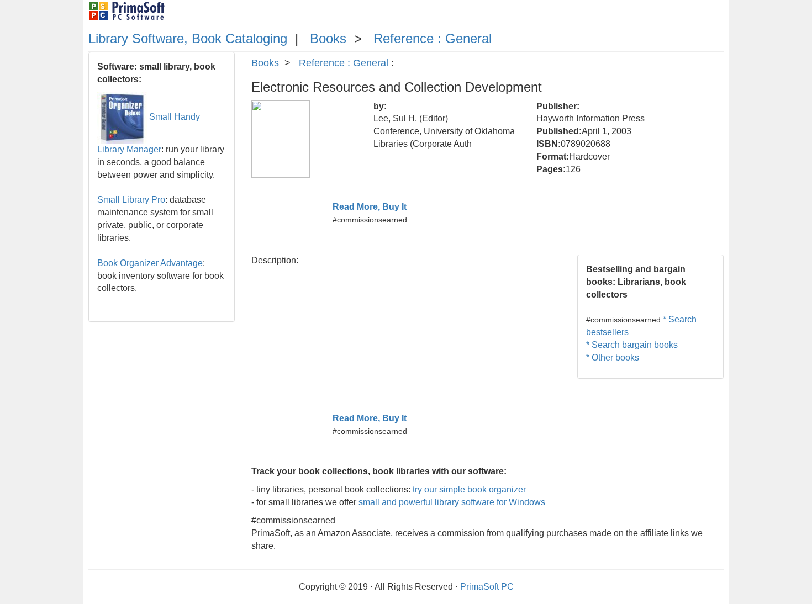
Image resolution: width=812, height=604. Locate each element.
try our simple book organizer (469, 489)
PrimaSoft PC (487, 586)
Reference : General (432, 38)
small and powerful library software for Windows (451, 502)
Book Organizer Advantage (150, 263)
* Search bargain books (632, 344)
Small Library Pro (131, 199)
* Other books (612, 357)
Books (328, 38)
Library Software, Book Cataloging (187, 38)
